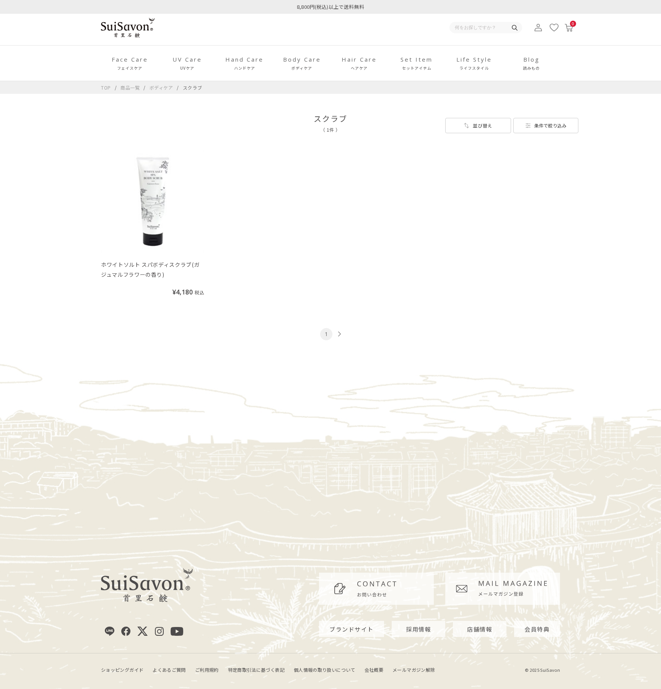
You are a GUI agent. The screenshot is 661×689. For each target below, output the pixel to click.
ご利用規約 (207, 669)
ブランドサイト (351, 629)
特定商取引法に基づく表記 (256, 669)
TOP (106, 87)
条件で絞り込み (550, 125)
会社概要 (374, 669)
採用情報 (418, 629)
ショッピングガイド (122, 669)
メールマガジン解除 (413, 669)
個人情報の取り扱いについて (324, 669)
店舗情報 (479, 629)
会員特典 (537, 629)
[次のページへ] (338, 333)
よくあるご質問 (169, 669)
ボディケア (162, 87)
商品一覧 (130, 87)
